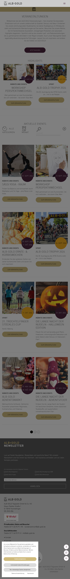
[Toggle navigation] (64, 3)
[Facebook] (66, 546)
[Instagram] (66, 552)
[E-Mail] (66, 558)
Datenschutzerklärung (18, 573)
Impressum (30, 573)
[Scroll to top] (66, 564)
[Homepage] (13, 3)
